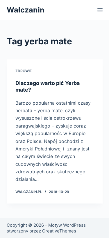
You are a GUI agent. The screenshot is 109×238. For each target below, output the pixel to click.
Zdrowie (23, 71)
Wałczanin (25, 10)
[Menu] (100, 10)
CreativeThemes (59, 231)
